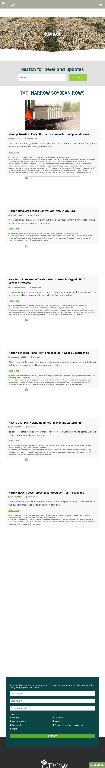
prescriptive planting (40, 380)
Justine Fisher (85, 520)
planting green (56, 522)
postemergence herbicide (37, 161)
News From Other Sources (63, 376)
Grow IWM (34, 215)
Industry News (71, 234)
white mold (57, 380)
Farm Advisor (18, 721)
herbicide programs (69, 164)
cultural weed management (36, 168)
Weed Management (80, 159)
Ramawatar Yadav (81, 450)
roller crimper (40, 310)
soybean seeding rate (84, 168)
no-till (26, 312)
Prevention (16, 234)
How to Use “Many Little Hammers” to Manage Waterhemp (45, 422)
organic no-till (17, 314)
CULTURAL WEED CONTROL (82, 172)
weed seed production (75, 236)
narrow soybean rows (63, 170)
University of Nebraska (56, 238)
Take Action (31, 139)
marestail (25, 524)
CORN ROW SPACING (40, 240)
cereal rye (78, 310)
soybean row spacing (78, 238)
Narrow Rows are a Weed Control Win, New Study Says (42, 211)
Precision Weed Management (23, 376)
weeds (67, 159)
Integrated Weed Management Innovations (43, 234)
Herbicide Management (60, 157)
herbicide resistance (30, 454)
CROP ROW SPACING (47, 172)
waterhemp (77, 384)
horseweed (37, 524)
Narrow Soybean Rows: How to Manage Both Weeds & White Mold (48, 353)
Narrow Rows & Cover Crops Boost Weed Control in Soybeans (46, 492)
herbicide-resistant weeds (21, 452)
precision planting (19, 380)
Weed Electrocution (61, 306)
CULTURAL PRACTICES (60, 384)
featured (15, 515)
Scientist (16, 725)
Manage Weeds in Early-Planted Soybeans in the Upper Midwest (48, 134)
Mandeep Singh (24, 238)
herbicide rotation (47, 166)
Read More (13, 152)
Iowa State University (45, 452)
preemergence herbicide (61, 168)
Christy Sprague (42, 170)
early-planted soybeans (61, 161)
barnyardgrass (55, 159)
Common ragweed (28, 172)
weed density (58, 236)
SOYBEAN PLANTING (17, 384)
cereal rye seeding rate (21, 310)
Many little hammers (61, 450)
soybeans (31, 314)
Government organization (68, 725)
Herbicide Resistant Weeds (22, 157)
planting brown (39, 522)
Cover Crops (78, 306)
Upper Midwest (51, 164)
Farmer (58, 717)
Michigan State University (21, 170)
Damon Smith (71, 380)
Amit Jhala (38, 238)
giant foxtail (39, 159)
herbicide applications (69, 166)
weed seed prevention (66, 452)
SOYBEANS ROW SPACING (77, 382)
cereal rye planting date (49, 314)
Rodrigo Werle (35, 382)
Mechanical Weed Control (21, 308)
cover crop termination (60, 310)
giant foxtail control (21, 159)
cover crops (84, 452)
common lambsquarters (31, 164)
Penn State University (42, 312)
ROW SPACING (63, 172)
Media (57, 721)
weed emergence (72, 522)
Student (16, 717)
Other (14, 728)
